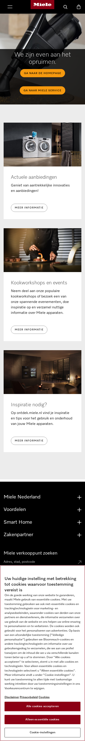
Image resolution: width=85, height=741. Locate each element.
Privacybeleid (29, 697)
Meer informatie (29, 207)
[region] (42, 653)
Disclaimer (12, 697)
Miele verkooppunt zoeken (30, 553)
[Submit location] (79, 562)
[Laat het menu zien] (10, 7)
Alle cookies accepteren (42, 706)
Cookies (44, 697)
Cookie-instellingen (42, 732)
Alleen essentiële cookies (42, 719)
